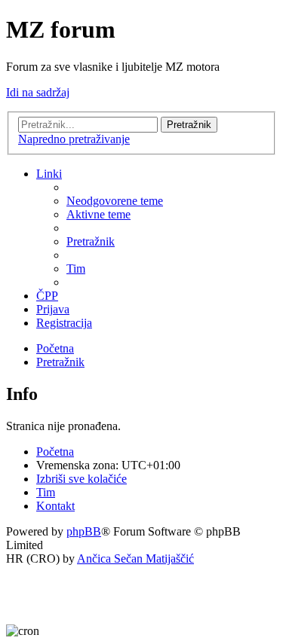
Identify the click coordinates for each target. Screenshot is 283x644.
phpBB (83, 531)
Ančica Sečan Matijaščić (135, 558)
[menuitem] (114, 200)
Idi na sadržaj (37, 92)
